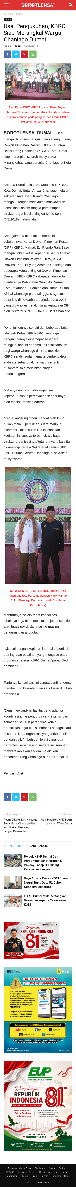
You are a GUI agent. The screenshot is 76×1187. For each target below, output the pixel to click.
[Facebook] (7, 54)
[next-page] (12, 914)
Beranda (8, 13)
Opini (42, 1172)
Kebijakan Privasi (27, 1172)
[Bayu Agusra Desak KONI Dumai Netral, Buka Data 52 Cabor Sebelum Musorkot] (13, 882)
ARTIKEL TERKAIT (15, 846)
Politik (62, 1168)
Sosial (52, 1168)
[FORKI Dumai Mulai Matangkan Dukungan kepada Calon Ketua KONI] (13, 900)
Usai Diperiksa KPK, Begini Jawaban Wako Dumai (56, 821)
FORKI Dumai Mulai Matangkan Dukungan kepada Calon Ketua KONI (45, 900)
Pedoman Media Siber (19, 1168)
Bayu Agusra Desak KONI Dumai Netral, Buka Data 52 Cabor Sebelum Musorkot (46, 882)
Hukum (24, 1176)
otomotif (53, 1172)
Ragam (44, 1176)
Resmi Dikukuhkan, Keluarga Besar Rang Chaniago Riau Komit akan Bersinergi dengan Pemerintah (20, 825)
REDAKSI (10, 1172)
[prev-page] (6, 914)
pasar (64, 1172)
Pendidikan (12, 1176)
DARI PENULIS (39, 846)
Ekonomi (56, 1176)
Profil (34, 1176)
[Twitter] (16, 54)
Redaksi (16, 45)
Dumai (19, 13)
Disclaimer (40, 1168)
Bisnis (67, 1176)
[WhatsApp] (33, 54)
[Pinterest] (24, 54)
